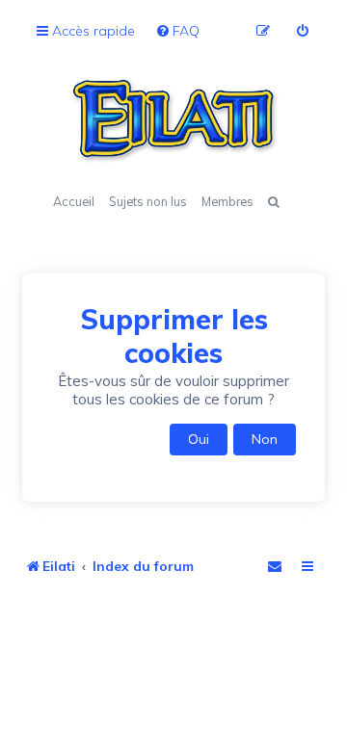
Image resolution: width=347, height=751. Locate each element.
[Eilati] (173, 120)
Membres (227, 201)
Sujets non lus (148, 201)
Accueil (73, 201)
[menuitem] (177, 31)
